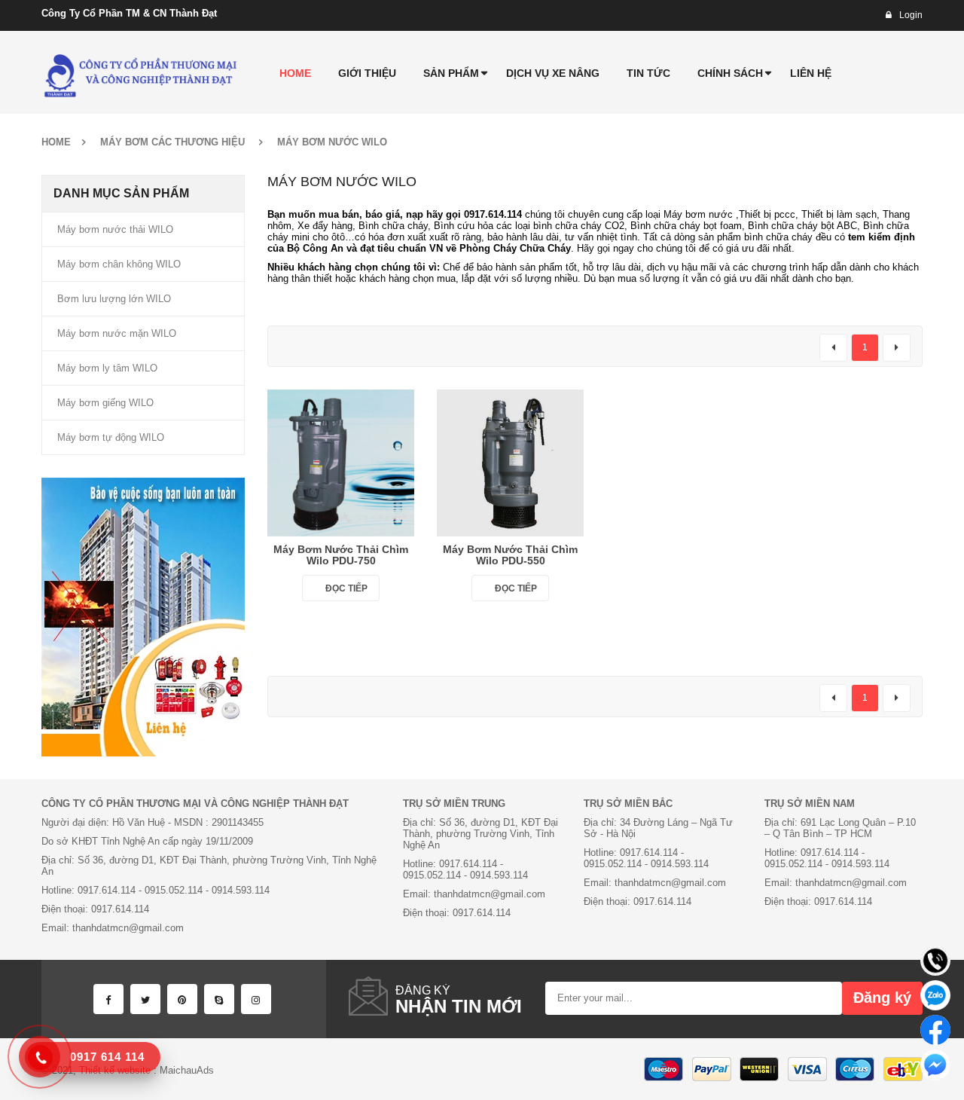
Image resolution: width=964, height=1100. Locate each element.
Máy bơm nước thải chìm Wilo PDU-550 (510, 555)
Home (56, 142)
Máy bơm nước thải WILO (115, 229)
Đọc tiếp (346, 588)
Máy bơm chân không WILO (119, 264)
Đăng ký (882, 997)
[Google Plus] (256, 999)
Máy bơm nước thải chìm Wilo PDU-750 (340, 555)
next (896, 348)
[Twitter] (145, 999)
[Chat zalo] (935, 995)
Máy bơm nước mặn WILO (116, 333)
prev (833, 348)
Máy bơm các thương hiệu (172, 142)
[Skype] (219, 999)
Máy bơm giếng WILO (105, 402)
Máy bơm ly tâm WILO (107, 368)
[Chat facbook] (935, 1030)
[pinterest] (182, 999)
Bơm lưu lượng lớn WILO (114, 298)
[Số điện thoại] (935, 961)
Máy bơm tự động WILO (110, 437)
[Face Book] (108, 999)
